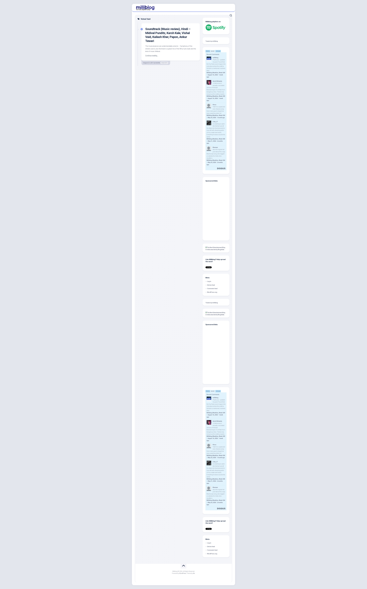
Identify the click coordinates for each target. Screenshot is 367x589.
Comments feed (212, 288)
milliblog (215, 57)
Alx (194, 573)
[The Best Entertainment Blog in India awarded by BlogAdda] (216, 249)
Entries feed (211, 285)
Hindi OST (164, 63)
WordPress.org (212, 292)
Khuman (215, 147)
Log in (209, 281)
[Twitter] (230, 7)
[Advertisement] (217, 225)
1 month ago (221, 117)
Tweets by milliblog (211, 41)
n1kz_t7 (215, 121)
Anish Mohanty (217, 81)
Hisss (214, 104)
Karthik (158, 63)
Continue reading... (151, 55)
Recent (213, 51)
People (208, 51)
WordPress (182, 573)
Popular (218, 51)
